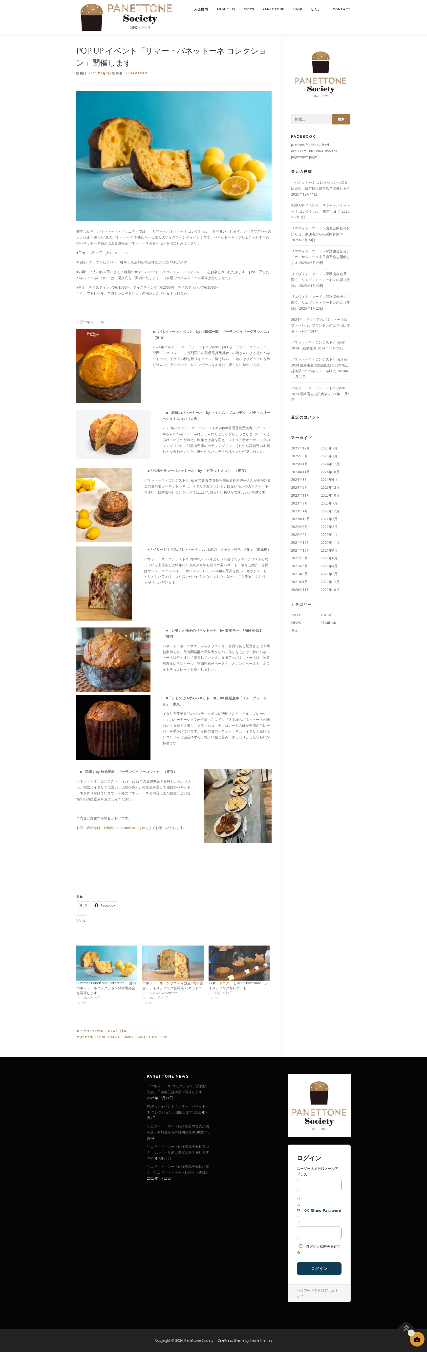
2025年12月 (300, 448)
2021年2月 (329, 573)
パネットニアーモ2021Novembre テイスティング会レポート (238, 985)
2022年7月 (329, 518)
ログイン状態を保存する (319, 1249)
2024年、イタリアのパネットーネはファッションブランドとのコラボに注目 (320, 325)
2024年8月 (299, 479)
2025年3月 (329, 456)
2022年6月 (299, 526)
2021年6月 (329, 558)
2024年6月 (329, 479)
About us (225, 9)
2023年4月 (299, 511)
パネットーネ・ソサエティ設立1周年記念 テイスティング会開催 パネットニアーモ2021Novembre (172, 988)
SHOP (297, 9)
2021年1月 (299, 581)
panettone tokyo (102, 1037)
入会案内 (201, 9)
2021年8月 (299, 558)
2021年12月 (300, 542)
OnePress (225, 1340)
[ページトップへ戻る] (406, 1329)
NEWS (249, 9)
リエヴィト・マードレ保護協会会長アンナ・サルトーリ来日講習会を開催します (320, 257)
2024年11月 (300, 471)
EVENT (100, 1031)
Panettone (273, 9)
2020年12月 (330, 581)
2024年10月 (330, 471)
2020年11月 (300, 589)
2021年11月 (330, 542)
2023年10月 (330, 495)
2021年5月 (299, 566)
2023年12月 (330, 487)
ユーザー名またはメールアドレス (317, 1171)
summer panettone (140, 1037)
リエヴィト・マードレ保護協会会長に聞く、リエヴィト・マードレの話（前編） (320, 302)
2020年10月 (330, 589)
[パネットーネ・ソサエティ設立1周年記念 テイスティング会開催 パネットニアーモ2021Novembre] (172, 963)
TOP (164, 1037)
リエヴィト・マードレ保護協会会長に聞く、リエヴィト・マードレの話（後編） (320, 279)
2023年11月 (300, 495)
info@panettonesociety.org (126, 827)
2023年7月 (329, 503)
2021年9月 (329, 550)
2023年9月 (299, 503)
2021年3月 (299, 573)
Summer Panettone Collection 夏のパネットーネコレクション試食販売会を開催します (106, 988)
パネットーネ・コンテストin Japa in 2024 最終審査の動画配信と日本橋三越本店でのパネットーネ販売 (319, 365)
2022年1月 (329, 534)
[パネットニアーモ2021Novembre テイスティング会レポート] (239, 963)
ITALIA (326, 614)
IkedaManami (137, 73)
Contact (342, 9)
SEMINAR (328, 622)
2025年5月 (299, 456)
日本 (123, 1031)
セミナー (317, 9)
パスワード (298, 1210)
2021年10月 (300, 550)
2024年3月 (299, 487)
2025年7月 (329, 448)
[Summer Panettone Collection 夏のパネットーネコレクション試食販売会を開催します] (106, 963)
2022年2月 (299, 534)
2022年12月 (330, 511)
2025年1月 (299, 464)
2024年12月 (330, 464)
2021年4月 (329, 566)
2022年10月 (300, 518)
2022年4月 (329, 526)
